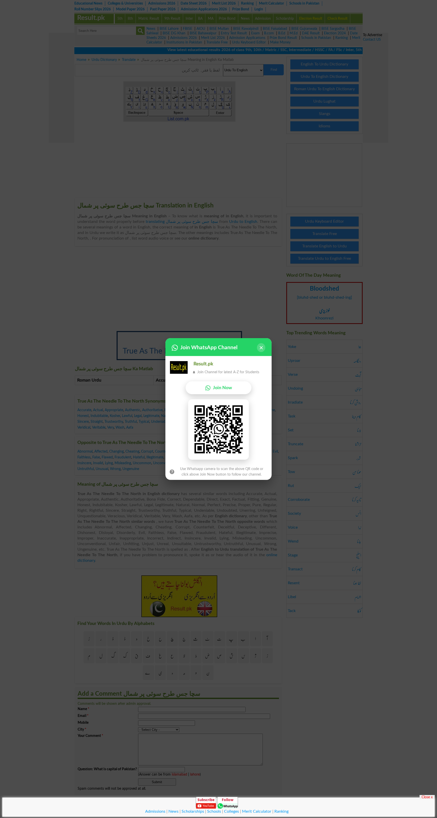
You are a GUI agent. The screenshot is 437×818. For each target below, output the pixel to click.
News (173, 811)
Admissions (155, 811)
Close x (427, 797)
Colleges (231, 811)
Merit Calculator (256, 811)
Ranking (281, 811)
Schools (214, 811)
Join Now (222, 388)
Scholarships (193, 811)
